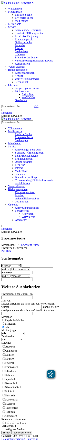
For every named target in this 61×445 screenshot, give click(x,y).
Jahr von (6, 300)
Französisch (11, 367)
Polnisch (9, 391)
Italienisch (10, 375)
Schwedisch (11, 399)
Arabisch (10, 346)
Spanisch (10, 403)
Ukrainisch (11, 415)
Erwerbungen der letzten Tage (17, 293)
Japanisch (10, 379)
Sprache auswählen (11, 115)
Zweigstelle (7, 336)
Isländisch (10, 371)
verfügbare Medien (15, 429)
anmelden (6, 112)
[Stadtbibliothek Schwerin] (16, 2)
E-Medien (10, 323)
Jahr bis (46, 306)
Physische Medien (14, 320)
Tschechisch (11, 407)
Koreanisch (11, 383)
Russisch (10, 395)
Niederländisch (13, 387)
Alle (7, 327)
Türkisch (10, 411)
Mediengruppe (9, 330)
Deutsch (9, 358)
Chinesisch (11, 350)
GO (36, 106)
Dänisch (9, 354)
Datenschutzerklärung (13, 439)
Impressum (32, 439)
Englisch (10, 362)
